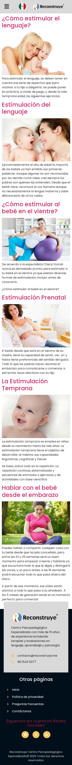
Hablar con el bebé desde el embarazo (30, 491)
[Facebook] (25, 734)
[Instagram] (36, 734)
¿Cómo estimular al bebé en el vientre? (31, 207)
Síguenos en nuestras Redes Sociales (36, 723)
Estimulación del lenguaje (26, 108)
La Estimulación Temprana (25, 384)
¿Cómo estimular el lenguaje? (31, 21)
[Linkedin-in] (46, 734)
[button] (7, 6)
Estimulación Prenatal (34, 297)
